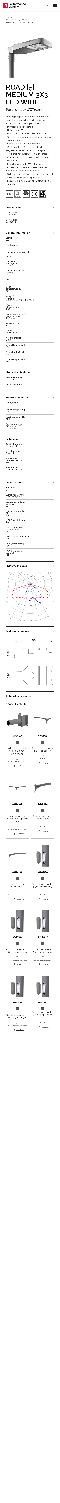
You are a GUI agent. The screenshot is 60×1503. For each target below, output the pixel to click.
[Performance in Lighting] (16, 5)
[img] (9, 194)
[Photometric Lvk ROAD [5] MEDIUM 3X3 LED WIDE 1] (30, 596)
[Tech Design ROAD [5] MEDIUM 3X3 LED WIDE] (30, 661)
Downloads (20, 765)
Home (8, 17)
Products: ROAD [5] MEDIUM (16, 20)
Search (47, 5)
